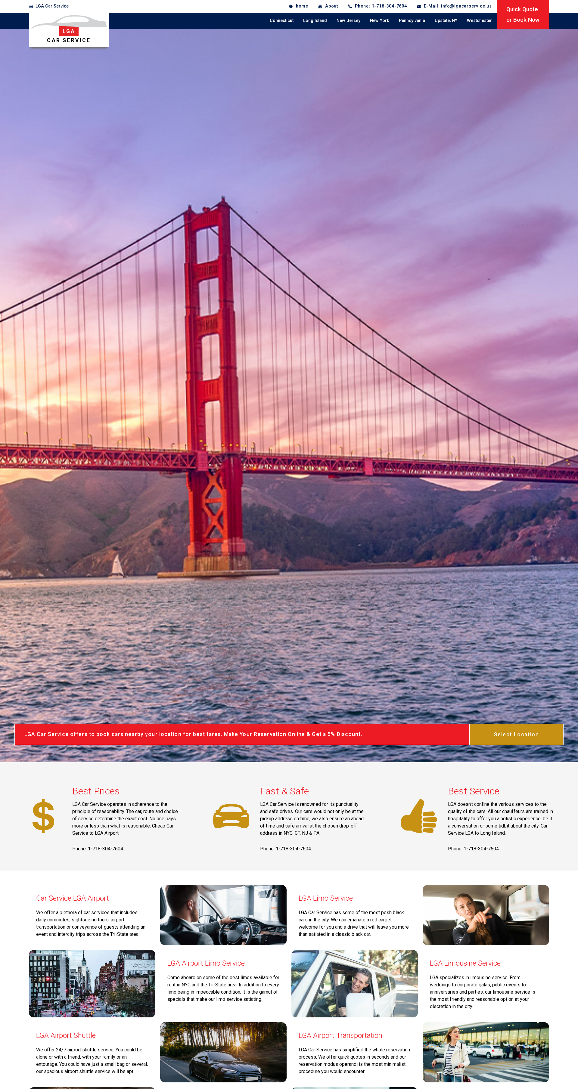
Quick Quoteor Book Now (522, 14)
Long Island (315, 20)
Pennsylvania (412, 20)
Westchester (479, 20)
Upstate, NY (446, 20)
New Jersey (348, 20)
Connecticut (282, 20)
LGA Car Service (52, 6)
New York (379, 20)
